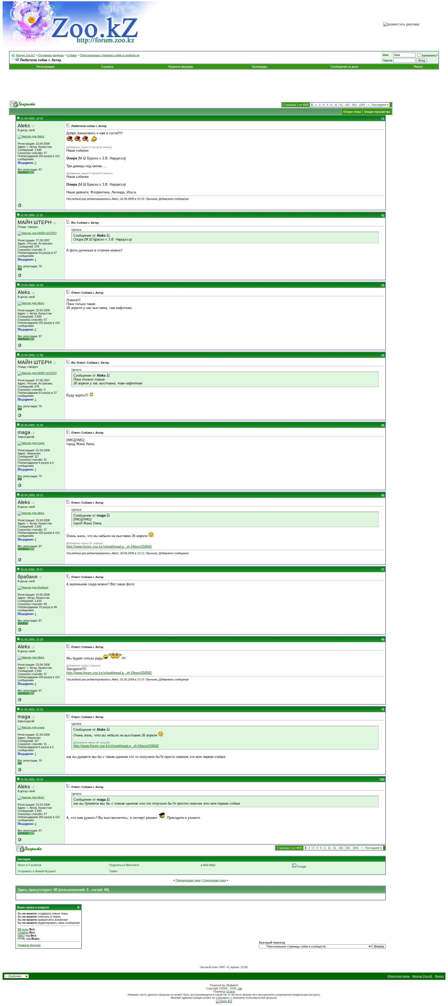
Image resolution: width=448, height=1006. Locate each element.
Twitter (113, 871)
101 (347, 104)
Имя (385, 55)
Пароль (388, 60)
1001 (362, 104)
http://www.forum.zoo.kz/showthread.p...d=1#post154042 (109, 546)
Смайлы (23, 932)
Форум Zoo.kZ (25, 55)
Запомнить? (430, 55)
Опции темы (352, 111)
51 (341, 104)
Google (301, 866)
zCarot (230, 991)
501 (354, 104)
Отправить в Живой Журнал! (37, 871)
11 (335, 104)
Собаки (72, 55)
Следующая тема (214, 880)
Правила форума (180, 66)
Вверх (439, 976)
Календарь (260, 66)
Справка (107, 66)
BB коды (23, 929)
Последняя (380, 104)
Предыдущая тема (188, 880)
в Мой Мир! (208, 865)
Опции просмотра (377, 111)
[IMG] (21, 935)
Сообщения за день (345, 66)
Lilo (240, 988)
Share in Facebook (29, 865)
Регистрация (45, 66)
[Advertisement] (224, 85)
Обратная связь (398, 976)
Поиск (418, 66)
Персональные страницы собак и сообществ (109, 55)
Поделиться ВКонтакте (124, 865)
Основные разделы (51, 55)
